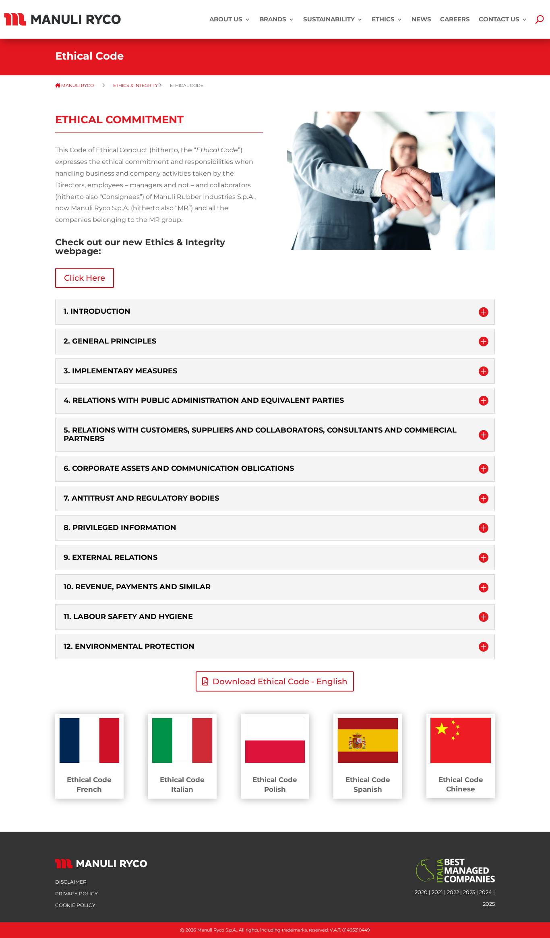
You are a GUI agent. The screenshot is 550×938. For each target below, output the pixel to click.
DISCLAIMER (71, 882)
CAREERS (455, 19)
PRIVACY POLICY (76, 893)
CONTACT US (499, 19)
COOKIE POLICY (75, 905)
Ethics (383, 19)
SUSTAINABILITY (329, 19)
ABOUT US (225, 19)
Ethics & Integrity (135, 85)
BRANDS (272, 19)
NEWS (421, 19)
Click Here (84, 278)
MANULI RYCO (80, 85)
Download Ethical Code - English (280, 681)
